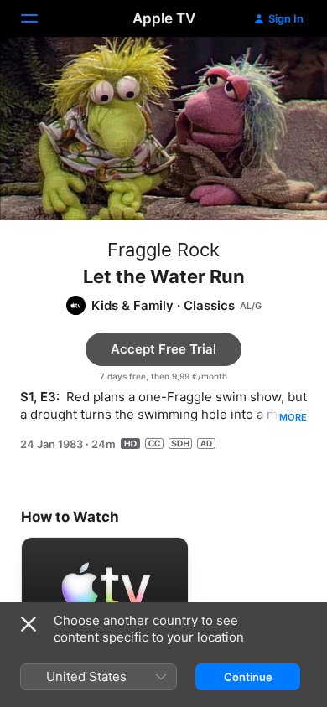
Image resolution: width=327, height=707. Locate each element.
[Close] (28, 624)
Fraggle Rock (163, 250)
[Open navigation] (39, 18)
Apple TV (163, 18)
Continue (248, 677)
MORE (293, 417)
